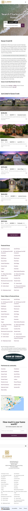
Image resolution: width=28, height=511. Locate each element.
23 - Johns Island (5, 286)
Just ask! (15, 87)
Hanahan (16, 266)
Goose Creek (4, 266)
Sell (16, 22)
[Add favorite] (26, 119)
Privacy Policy (20, 465)
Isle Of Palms (17, 248)
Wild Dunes (3, 258)
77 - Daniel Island (5, 283)
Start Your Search (14, 235)
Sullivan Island (17, 384)
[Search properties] (22, 25)
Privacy (25, 508)
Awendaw (16, 268)
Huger (2, 271)
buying (10, 85)
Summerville (17, 387)
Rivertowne (16, 258)
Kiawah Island (17, 280)
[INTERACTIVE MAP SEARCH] (14, 403)
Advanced (11, 22)
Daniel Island (4, 371)
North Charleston (5, 384)
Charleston (16, 368)
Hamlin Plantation (5, 263)
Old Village (16, 263)
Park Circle (16, 290)
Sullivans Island (4, 278)
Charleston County (5, 248)
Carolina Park (17, 255)
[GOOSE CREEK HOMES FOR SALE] (14, 55)
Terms (20, 508)
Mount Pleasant (17, 382)
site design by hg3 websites (14, 468)
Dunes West (4, 260)
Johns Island (17, 376)
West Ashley (4, 389)
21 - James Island (18, 283)
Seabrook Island (4, 387)
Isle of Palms (17, 374)
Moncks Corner (4, 382)
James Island (4, 376)
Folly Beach (3, 255)
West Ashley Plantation (19, 271)
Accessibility (14, 508)
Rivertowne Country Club (7, 280)
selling (14, 85)
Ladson (2, 268)
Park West (16, 260)
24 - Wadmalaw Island (6, 290)
